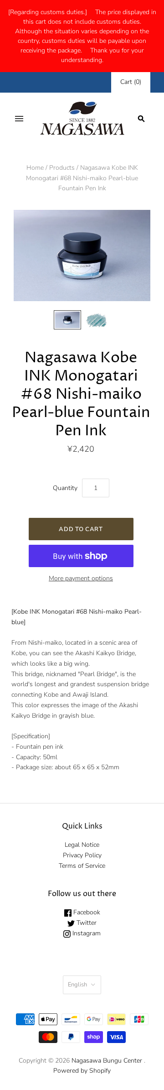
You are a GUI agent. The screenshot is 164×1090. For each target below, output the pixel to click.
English (77, 984)
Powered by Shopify (82, 1070)
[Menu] (19, 119)
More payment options (81, 578)
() (130, 82)
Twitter (86, 922)
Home (35, 167)
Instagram (86, 933)
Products (62, 167)
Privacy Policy (82, 855)
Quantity (65, 488)
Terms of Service (82, 865)
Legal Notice (82, 844)
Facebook (86, 912)
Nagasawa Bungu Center (107, 1060)
